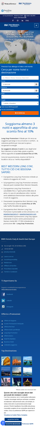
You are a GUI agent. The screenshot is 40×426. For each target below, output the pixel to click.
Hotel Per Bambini (9, 339)
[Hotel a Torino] (5, 371)
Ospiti (3, 100)
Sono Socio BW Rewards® (9, 107)
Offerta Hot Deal (9, 327)
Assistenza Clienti (18, 15)
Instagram (10, 307)
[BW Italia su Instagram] (3, 307)
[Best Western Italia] (11, 25)
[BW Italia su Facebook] (3, 294)
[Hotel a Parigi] (27, 382)
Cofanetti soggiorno (10, 345)
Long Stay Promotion (10, 333)
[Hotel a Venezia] (27, 360)
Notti (2, 94)
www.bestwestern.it (11, 214)
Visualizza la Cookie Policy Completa (15, 415)
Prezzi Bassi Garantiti (11, 269)
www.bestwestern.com (28, 214)
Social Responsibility (10, 260)
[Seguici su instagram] (17, 20)
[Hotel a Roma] (5, 360)
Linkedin (9, 300)
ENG (27, 20)
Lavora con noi (8, 256)
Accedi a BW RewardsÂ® (20, 17)
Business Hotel (9, 342)
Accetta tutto (13, 419)
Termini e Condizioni (10, 272)
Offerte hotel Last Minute (12, 330)
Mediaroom (8, 263)
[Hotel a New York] (16, 382)
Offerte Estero (8, 336)
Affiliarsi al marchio (10, 266)
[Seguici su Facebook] (13, 20)
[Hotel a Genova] (16, 371)
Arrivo (3, 81)
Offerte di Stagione (10, 321)
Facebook (10, 294)
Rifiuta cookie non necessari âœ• (26, 389)
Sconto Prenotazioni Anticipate (14, 324)
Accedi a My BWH (30, 15)
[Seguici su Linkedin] (22, 20)
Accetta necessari (13, 424)
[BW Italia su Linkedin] (3, 300)
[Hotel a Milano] (16, 360)
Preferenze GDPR (27, 424)
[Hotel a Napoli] (27, 371)
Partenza (4, 87)
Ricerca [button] (20, 113)
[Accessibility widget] (3, 423)
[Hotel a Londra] (5, 382)
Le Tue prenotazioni (8, 15)
